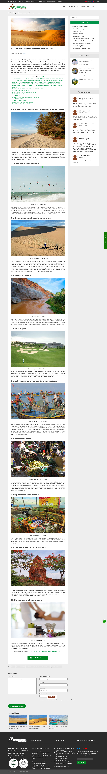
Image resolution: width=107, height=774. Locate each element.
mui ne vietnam (20, 667)
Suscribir (81, 762)
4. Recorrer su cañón (18, 94)
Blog (14, 13)
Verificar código (43, 694)
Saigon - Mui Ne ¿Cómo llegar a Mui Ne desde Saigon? (37, 727)
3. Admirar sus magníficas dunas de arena (24, 92)
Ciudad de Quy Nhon (78, 46)
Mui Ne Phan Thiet (77, 33)
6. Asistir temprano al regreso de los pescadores (25, 97)
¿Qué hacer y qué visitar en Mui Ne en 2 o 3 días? (18, 727)
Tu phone (42, 688)
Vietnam (72, 6)
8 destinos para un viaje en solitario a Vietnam (86, 60)
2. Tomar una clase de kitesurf (20, 90)
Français (96, 1)
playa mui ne (29, 667)
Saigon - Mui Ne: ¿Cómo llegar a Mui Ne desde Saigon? (46, 651)
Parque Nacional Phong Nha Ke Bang (83, 38)
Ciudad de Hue (76, 31)
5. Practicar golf (16, 95)
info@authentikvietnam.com (45, 1)
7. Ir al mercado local (18, 99)
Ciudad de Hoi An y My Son (80, 26)
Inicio (65, 6)
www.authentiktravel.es (62, 766)
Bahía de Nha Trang (78, 36)
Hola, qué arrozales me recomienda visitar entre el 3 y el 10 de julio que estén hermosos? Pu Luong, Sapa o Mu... (84, 105)
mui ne (13, 667)
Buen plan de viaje (83, 6)
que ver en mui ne (56, 667)
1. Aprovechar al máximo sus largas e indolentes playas (27, 89)
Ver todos (38, 658)
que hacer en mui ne (44, 667)
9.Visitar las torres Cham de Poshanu (22, 102)
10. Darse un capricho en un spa (21, 104)
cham (35, 667)
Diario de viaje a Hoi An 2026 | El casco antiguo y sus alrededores (87, 70)
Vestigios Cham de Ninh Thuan (81, 48)
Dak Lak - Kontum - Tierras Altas (81, 43)
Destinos (94, 6)
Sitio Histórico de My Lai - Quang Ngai (83, 41)
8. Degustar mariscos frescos (20, 100)
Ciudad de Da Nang (78, 29)
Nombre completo (44, 676)
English (89, 1)
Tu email (41, 682)
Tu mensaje (11, 676)
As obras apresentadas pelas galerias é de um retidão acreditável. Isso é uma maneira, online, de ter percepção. (85, 117)
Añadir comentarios (17, 706)
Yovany (24, 53)
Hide (42, 76)
